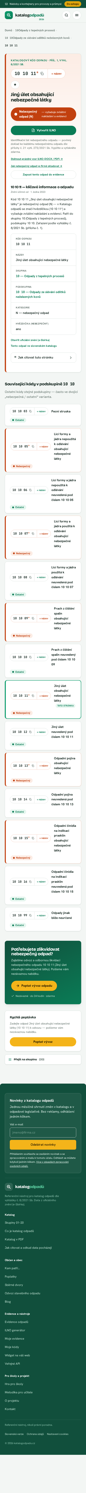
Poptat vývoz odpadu (36, 986)
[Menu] (76, 15)
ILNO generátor (15, 1330)
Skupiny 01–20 (14, 1223)
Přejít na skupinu (29, 1059)
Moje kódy (12, 1347)
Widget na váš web (17, 1355)
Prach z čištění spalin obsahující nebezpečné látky (64, 618)
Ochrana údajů (35, 1434)
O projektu (12, 1401)
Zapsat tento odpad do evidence (43, 174)
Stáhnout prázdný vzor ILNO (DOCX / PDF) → (37, 159)
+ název (56, 74)
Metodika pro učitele (19, 1392)
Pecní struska (60, 411)
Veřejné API (12, 1364)
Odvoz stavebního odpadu (22, 1293)
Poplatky (11, 1277)
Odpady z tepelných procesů (35, 30)
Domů (8, 30)
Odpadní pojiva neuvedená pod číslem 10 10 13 (62, 799)
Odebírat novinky (43, 1144)
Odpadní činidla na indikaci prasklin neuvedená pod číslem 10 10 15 (62, 881)
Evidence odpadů (16, 1322)
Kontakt (10, 1409)
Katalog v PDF (14, 1239)
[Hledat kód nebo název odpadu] (66, 15)
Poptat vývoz (43, 1042)
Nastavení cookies (57, 1434)
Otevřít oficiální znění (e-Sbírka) (30, 340)
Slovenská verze (14, 1434)
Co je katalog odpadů (19, 1231)
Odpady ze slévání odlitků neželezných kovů (37, 38)
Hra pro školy (14, 1384)
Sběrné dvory (14, 1285)
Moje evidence (14, 1339)
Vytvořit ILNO (46, 130)
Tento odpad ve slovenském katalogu (34, 346)
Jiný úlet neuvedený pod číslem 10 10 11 (62, 732)
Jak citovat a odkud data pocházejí (28, 1248)
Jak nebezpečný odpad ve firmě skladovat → (36, 166)
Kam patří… (12, 1268)
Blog (8, 1302)
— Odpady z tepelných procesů (40, 276)
